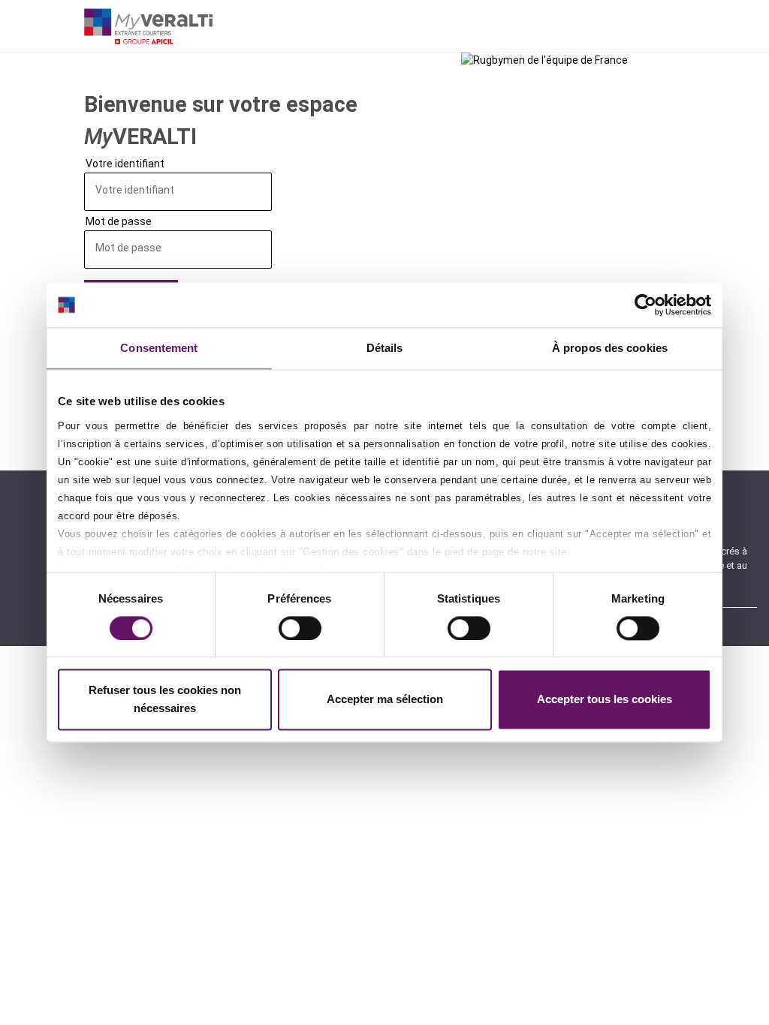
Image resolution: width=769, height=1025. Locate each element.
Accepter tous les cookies (604, 699)
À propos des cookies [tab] (610, 347)
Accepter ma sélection (385, 699)
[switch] (300, 628)
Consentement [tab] (159, 347)
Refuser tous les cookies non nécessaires (165, 699)
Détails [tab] (384, 347)
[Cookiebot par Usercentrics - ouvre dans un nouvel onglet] (645, 304)
